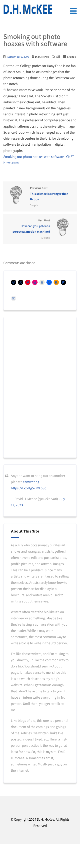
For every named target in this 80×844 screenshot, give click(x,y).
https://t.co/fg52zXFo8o (28, 488)
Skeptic (71, 57)
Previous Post (49, 193)
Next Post (31, 226)
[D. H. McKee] (27, 9)
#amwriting (31, 482)
